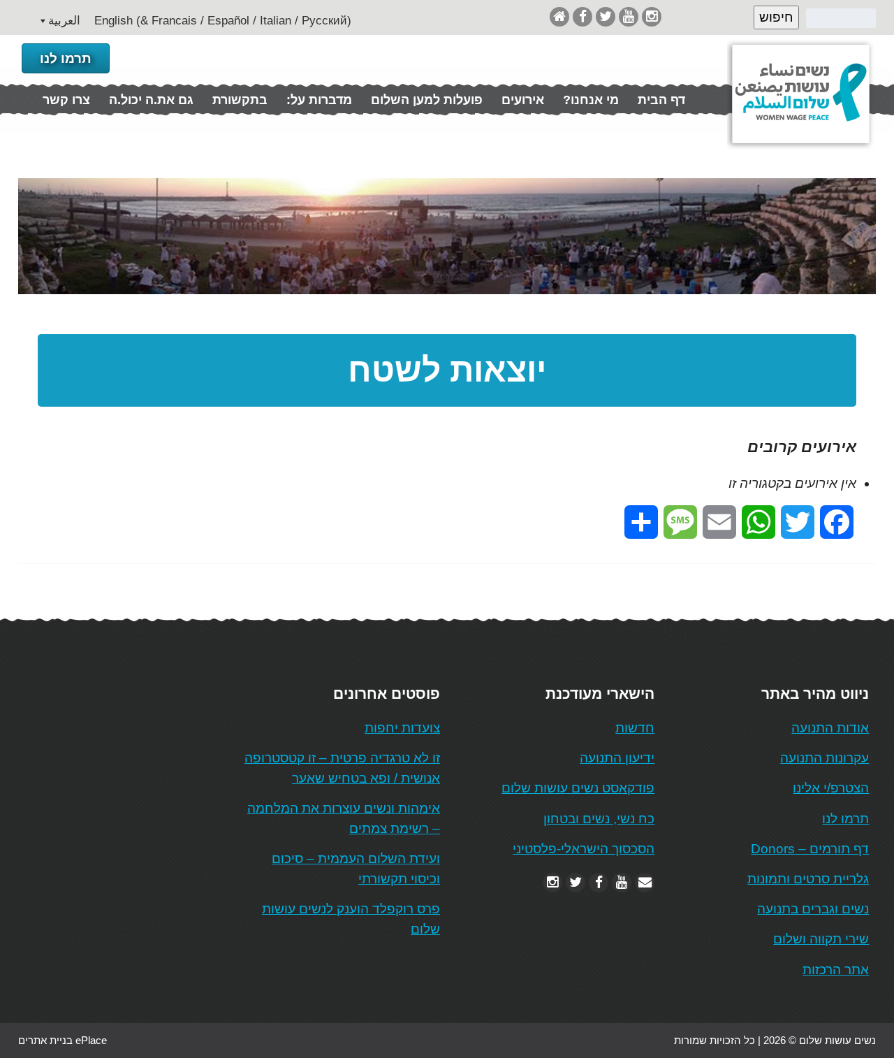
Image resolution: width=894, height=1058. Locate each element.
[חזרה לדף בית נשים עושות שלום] (559, 16)
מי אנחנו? (591, 100)
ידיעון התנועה (617, 758)
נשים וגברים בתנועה (813, 908)
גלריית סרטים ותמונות (808, 878)
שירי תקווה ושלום (821, 939)
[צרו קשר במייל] (644, 882)
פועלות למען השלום (427, 100)
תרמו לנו (65, 58)
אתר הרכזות (836, 969)
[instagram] (651, 16)
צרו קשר (66, 100)
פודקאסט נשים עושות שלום (577, 788)
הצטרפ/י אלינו (831, 788)
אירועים (522, 100)
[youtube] (628, 16)
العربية (64, 20)
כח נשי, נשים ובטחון (598, 818)
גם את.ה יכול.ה (151, 100)
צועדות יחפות (402, 727)
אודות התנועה (830, 727)
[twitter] (605, 16)
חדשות (634, 727)
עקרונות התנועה (824, 758)
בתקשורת (240, 100)
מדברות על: (319, 100)
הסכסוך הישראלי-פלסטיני (583, 848)
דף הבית (661, 100)
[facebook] (582, 16)
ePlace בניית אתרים (62, 1040)
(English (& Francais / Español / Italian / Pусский (222, 20)
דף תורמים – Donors (810, 848)
